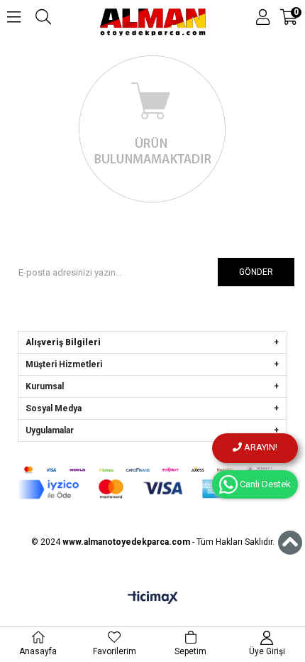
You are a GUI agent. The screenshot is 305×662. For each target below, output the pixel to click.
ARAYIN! (259, 447)
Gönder (256, 272)
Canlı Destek (264, 484)
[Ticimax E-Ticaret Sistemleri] (153, 598)
